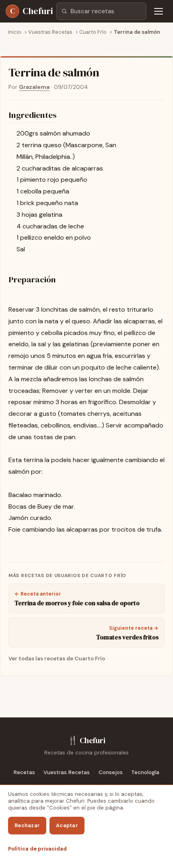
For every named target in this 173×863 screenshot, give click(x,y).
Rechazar (27, 825)
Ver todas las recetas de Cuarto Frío (56, 658)
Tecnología (145, 772)
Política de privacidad (37, 848)
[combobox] (101, 11)
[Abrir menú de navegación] (158, 11)
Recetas (24, 772)
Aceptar (67, 825)
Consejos (111, 772)
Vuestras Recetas (66, 772)
